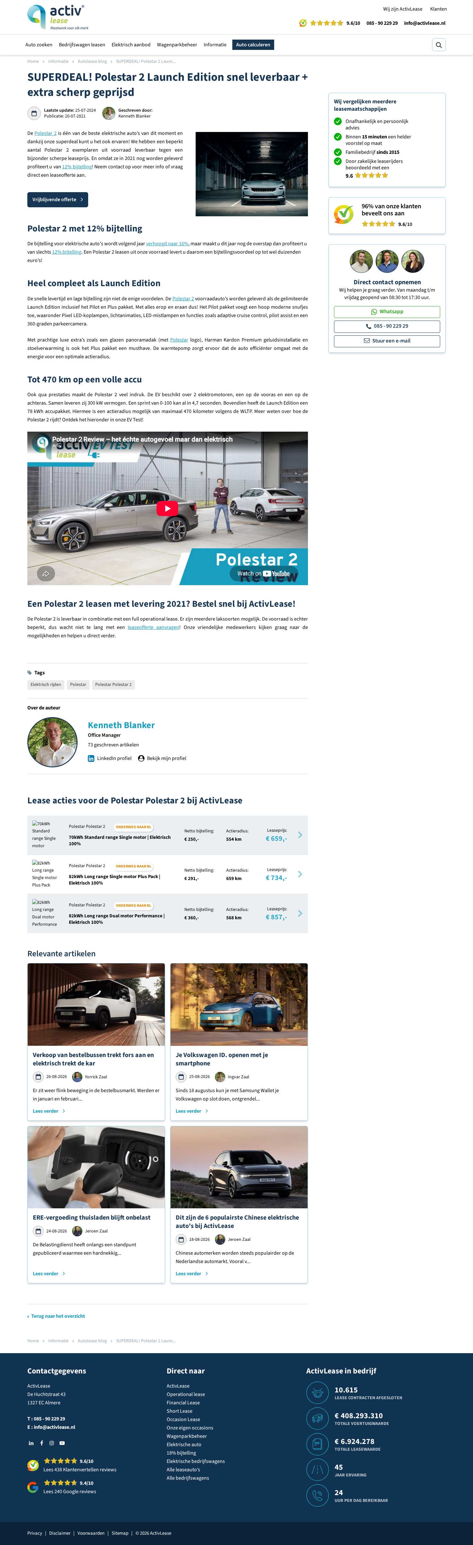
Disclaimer (59, 1533)
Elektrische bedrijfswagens (196, 1461)
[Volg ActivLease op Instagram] (52, 1443)
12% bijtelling (76, 166)
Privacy (34, 1533)
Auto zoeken (38, 44)
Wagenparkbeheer (177, 44)
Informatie (215, 44)
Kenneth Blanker (121, 725)
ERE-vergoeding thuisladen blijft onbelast (92, 1217)
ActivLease (178, 1386)
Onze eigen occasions (190, 1427)
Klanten (438, 9)
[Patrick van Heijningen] (361, 261)
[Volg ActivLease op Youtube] (62, 1443)
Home (33, 61)
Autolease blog (92, 61)
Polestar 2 (45, 133)
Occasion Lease (183, 1419)
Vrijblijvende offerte (54, 199)
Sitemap (120, 1533)
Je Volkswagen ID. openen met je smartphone (222, 1059)
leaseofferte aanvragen (153, 627)
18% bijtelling (181, 1452)
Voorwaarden (91, 1533)
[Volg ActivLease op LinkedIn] (31, 1443)
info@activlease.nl (425, 23)
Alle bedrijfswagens (188, 1478)
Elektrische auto (184, 1444)
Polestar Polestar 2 (113, 684)
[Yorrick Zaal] (387, 261)
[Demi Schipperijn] (412, 261)
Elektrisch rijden (46, 684)
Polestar (179, 339)
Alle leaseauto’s (183, 1469)
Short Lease (179, 1411)
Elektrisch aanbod (131, 44)
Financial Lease (183, 1402)
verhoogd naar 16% (167, 243)
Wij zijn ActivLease (402, 9)
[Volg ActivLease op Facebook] (41, 1443)
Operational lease (186, 1394)
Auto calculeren (253, 44)
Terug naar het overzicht (58, 1316)
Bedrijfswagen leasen (82, 44)
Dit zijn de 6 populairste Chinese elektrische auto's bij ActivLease (237, 1222)
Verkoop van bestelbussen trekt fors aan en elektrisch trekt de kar (93, 1059)
